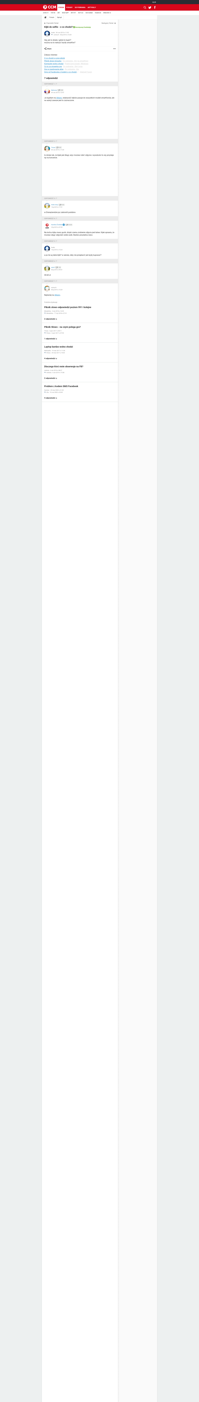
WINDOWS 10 (107, 13)
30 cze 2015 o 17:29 (57, 150)
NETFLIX (80, 13)
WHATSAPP (65, 13)
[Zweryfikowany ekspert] (64, 225)
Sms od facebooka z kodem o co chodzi (60, 72)
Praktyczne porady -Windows (76, 64)
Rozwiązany (79, 27)
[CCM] (49, 7)
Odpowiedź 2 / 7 (50, 141)
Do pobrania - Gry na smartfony (75, 61)
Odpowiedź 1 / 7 (50, 84)
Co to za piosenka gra (53, 66)
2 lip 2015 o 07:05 (56, 227)
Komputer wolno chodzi (53, 64)
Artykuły (92, 7)
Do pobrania (80, 7)
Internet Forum (86, 72)
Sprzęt (59, 17)
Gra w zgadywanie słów (53, 69)
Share (49, 49)
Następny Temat (107, 23)
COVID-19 (45, 13)
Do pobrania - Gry (72, 69)
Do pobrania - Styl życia (72, 66)
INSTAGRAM (89, 13)
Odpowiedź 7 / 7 (50, 281)
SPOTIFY (73, 13)
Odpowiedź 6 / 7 (50, 261)
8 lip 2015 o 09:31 (56, 270)
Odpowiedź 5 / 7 (50, 241)
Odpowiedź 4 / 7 (50, 218)
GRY (58, 13)
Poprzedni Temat (52, 23)
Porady (69, 7)
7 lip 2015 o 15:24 (56, 250)
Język (154, 2)
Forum (61, 7)
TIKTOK (53, 13)
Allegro (59, 98)
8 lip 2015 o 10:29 (65, 35)
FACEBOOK (98, 13)
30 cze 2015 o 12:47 (57, 92)
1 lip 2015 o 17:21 (56, 207)
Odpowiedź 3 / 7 (50, 198)
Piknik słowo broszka (52, 61)
